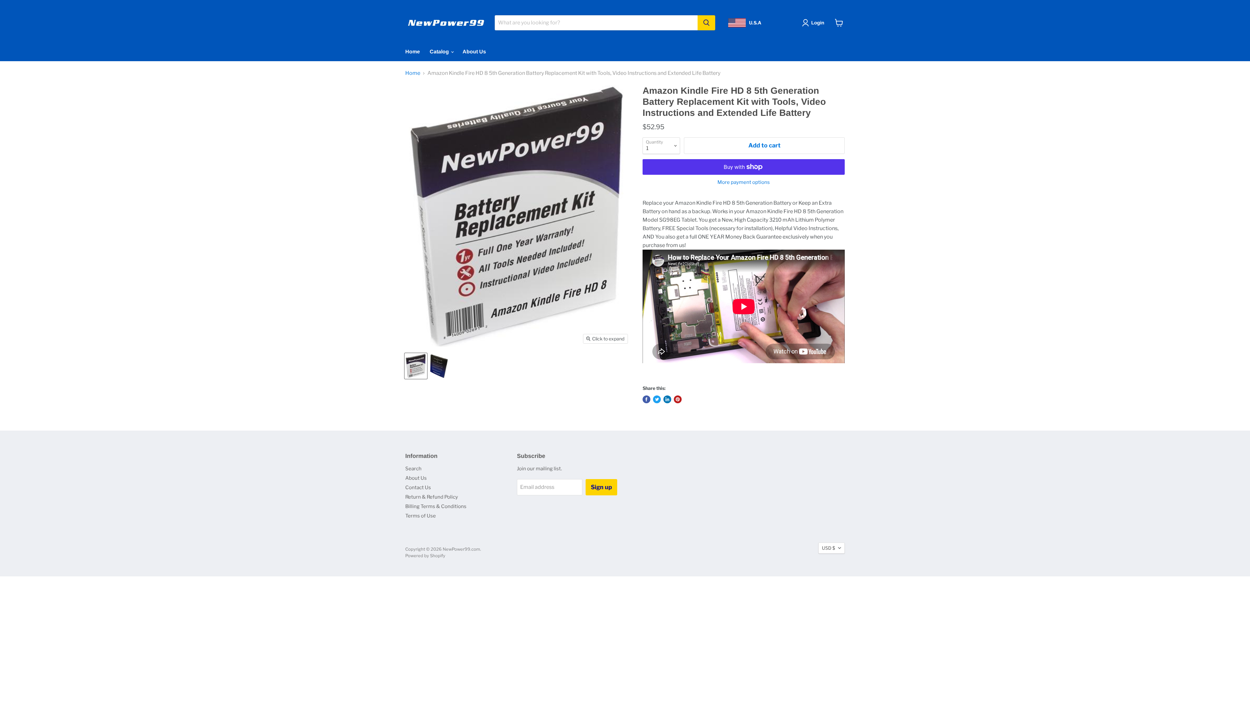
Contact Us (418, 487)
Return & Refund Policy (431, 497)
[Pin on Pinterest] (678, 399)
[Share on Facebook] (646, 399)
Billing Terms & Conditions (435, 506)
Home (412, 51)
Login (817, 22)
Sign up (601, 487)
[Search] (706, 22)
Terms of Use (420, 516)
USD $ (828, 548)
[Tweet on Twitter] (657, 399)
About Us (474, 51)
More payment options (743, 182)
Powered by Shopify (425, 555)
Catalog (440, 51)
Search (413, 469)
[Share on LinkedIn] (667, 399)
